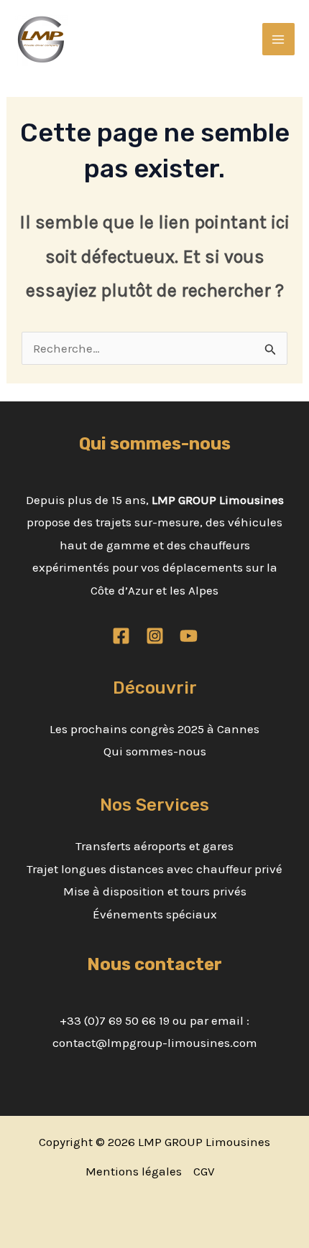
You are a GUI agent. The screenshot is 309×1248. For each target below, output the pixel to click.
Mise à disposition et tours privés (154, 891)
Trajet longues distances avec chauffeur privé (154, 869)
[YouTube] (189, 636)
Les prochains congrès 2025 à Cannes (154, 729)
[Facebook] (121, 636)
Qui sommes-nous (154, 751)
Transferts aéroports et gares (154, 846)
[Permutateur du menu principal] (278, 39)
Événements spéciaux (155, 914)
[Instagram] (155, 636)
